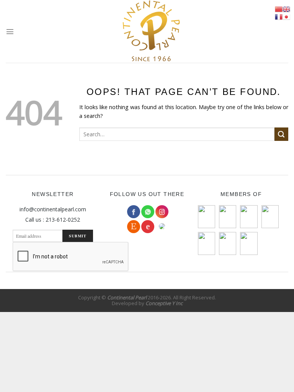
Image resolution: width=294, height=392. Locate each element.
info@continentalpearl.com (53, 209)
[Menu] (10, 31)
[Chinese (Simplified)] (279, 9)
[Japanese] (286, 17)
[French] (279, 17)
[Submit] (281, 134)
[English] (286, 9)
